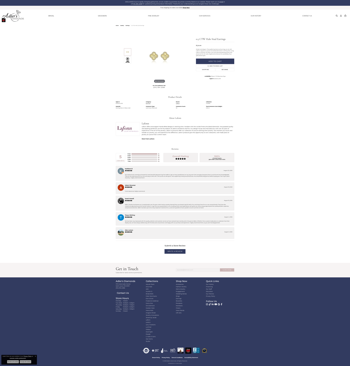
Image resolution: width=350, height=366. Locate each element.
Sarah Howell (129, 198)
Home (117, 25)
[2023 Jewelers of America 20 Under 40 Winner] (180, 351)
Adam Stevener (130, 185)
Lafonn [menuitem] (148, 320)
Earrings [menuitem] (178, 298)
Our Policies (210, 294)
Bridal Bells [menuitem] (149, 294)
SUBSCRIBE (227, 270)
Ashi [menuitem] (147, 289)
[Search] (337, 15)
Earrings (128, 25)
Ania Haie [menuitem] (149, 287)
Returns (225, 69)
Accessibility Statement (191, 357)
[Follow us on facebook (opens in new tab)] (221, 304)
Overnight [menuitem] (149, 332)
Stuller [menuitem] (148, 341)
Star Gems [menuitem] (149, 339)
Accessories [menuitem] (180, 284)
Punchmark (178, 363)
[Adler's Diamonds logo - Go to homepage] (13, 16)
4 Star (129, 155)
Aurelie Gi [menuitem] (149, 291)
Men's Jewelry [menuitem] (180, 289)
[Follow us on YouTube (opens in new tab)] (215, 304)
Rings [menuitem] (178, 296)
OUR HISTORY (256, 16)
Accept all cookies (25, 361)
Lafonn (178, 103)
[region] (159, 56)
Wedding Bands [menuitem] (181, 294)
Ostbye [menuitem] (148, 329)
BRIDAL (51, 16)
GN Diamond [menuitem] (150, 306)
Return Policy (156, 357)
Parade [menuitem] (148, 334)
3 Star (129, 157)
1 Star (129, 161)
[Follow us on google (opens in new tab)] (219, 304)
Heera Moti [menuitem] (149, 310)
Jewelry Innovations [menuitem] (152, 315)
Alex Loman (129, 230)
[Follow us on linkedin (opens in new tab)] (213, 304)
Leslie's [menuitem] (148, 322)
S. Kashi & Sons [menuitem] (151, 336)
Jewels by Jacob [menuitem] (151, 317)
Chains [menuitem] (178, 308)
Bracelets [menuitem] (179, 301)
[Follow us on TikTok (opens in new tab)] (210, 304)
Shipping (205, 69)
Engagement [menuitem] (180, 291)
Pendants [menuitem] (179, 303)
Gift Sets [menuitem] (178, 313)
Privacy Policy (210, 296)
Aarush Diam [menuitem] (150, 284)
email (221, 2)
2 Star (129, 159)
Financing (209, 287)
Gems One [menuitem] (149, 303)
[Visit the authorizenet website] (146, 351)
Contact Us (122, 293)
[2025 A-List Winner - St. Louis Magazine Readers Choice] (188, 351)
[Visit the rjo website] (173, 351)
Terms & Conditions (177, 357)
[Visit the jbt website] (155, 351)
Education (209, 291)
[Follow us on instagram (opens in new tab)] (207, 304)
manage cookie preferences (18, 358)
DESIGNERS (102, 16)
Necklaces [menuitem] (179, 306)
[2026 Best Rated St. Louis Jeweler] (204, 351)
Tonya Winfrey (130, 215)
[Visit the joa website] (164, 351)
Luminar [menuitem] (148, 327)
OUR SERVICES (204, 16)
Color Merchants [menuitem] (151, 296)
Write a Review (175, 251)
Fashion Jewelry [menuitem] (181, 287)
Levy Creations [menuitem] (150, 325)
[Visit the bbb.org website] (196, 351)
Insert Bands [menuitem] (180, 310)
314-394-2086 (137, 4)
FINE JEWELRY (153, 16)
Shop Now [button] (186, 7)
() (158, 154)
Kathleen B (129, 169)
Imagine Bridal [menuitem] (151, 313)
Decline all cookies (13, 361)
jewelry (122, 25)
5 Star (129, 154)
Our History (210, 284)
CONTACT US (307, 16)
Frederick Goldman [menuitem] (152, 301)
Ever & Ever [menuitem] (149, 298)
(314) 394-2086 (159, 87)
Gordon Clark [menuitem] (150, 308)
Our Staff (209, 289)
